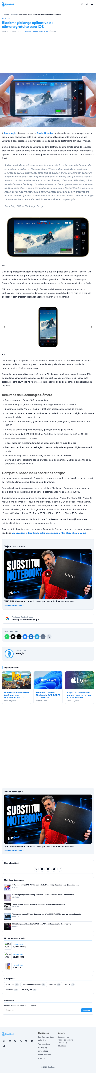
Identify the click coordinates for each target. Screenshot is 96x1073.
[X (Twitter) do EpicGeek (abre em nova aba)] (20, 1041)
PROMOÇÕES (29, 990)
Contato (41, 1058)
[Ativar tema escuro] (87, 4)
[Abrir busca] (82, 4)
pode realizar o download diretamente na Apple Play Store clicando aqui (49, 533)
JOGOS (69, 985)
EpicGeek (5, 14)
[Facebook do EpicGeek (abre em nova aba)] (32, 1041)
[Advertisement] (48, 51)
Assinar (86, 1010)
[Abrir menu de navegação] (92, 4)
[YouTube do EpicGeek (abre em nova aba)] (10, 1041)
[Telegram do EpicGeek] (48, 869)
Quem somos (63, 1037)
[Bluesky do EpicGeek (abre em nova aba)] (26, 1041)
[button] (92, 237)
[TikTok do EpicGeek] (59, 869)
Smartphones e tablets (34, 985)
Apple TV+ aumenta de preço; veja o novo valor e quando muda (79, 695)
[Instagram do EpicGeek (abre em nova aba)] (4, 1041)
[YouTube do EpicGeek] (42, 869)
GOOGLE (54, 985)
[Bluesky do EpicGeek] (54, 869)
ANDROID (11, 990)
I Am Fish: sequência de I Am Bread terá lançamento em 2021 (16, 695)
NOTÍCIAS (14, 14)
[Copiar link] (49, 636)
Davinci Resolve (45, 133)
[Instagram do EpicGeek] (36, 869)
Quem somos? (44, 1055)
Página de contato (65, 1040)
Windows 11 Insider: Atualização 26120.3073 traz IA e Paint (48, 695)
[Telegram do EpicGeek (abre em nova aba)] (15, 1041)
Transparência (44, 1044)
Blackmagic (10, 133)
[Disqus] (48, 747)
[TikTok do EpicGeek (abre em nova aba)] (4, 1046)
